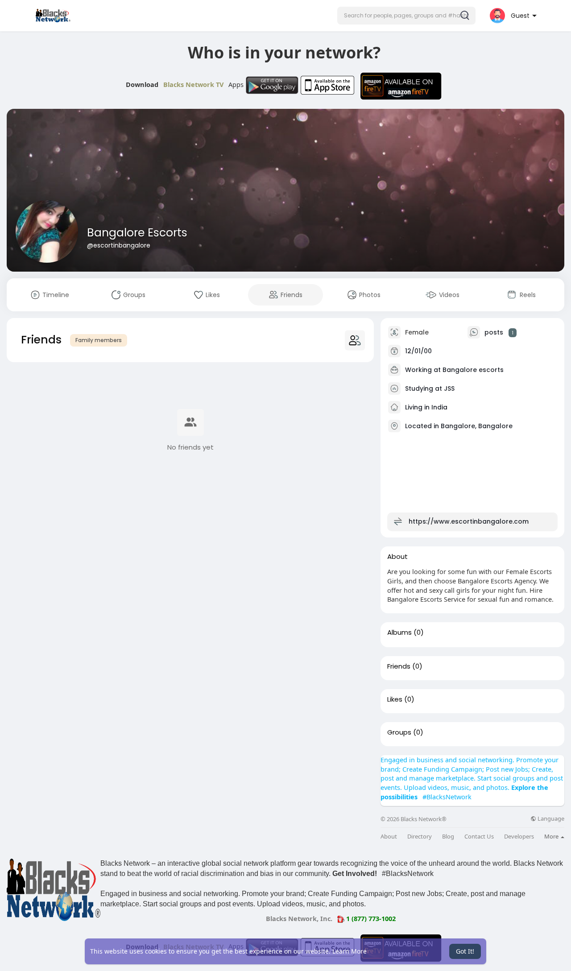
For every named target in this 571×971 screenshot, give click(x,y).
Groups (399, 732)
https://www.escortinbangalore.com (469, 521)
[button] (406, 16)
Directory (419, 836)
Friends (398, 666)
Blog (448, 836)
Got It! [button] (465, 951)
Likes (394, 699)
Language (550, 819)
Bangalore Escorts (137, 232)
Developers (519, 836)
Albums (399, 632)
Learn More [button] (349, 951)
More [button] (552, 836)
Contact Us (479, 836)
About (389, 836)
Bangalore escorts (473, 369)
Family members (98, 340)
